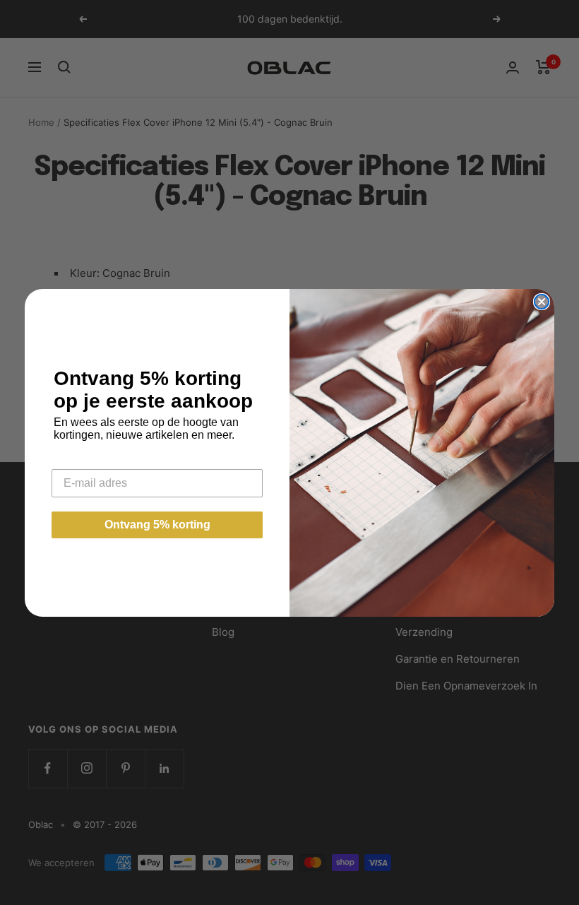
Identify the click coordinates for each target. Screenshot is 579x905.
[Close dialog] (542, 302)
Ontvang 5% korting (157, 525)
